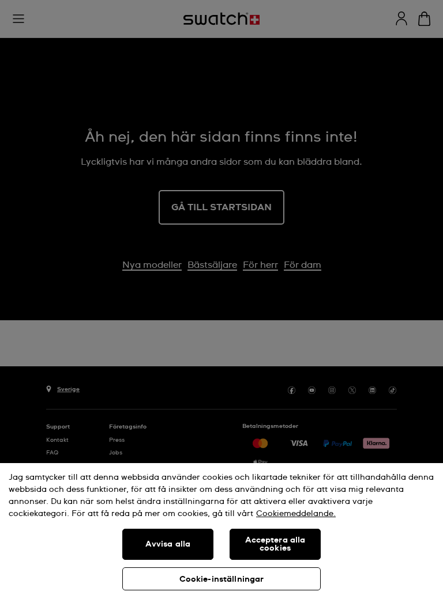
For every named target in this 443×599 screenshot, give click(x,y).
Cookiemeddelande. (296, 514)
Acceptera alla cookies (275, 544)
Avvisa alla (168, 544)
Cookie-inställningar (221, 579)
